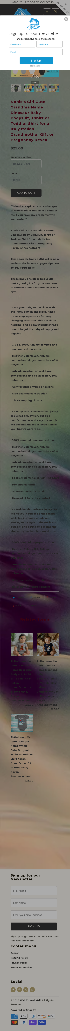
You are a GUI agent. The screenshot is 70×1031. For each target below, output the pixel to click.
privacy (35, 82)
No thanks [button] (35, 65)
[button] (66, 19)
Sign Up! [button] (36, 60)
